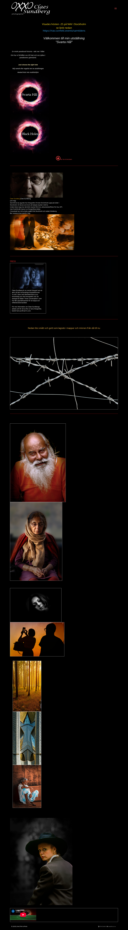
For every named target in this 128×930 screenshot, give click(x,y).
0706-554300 (102, 926)
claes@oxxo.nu (112, 926)
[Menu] (116, 8)
